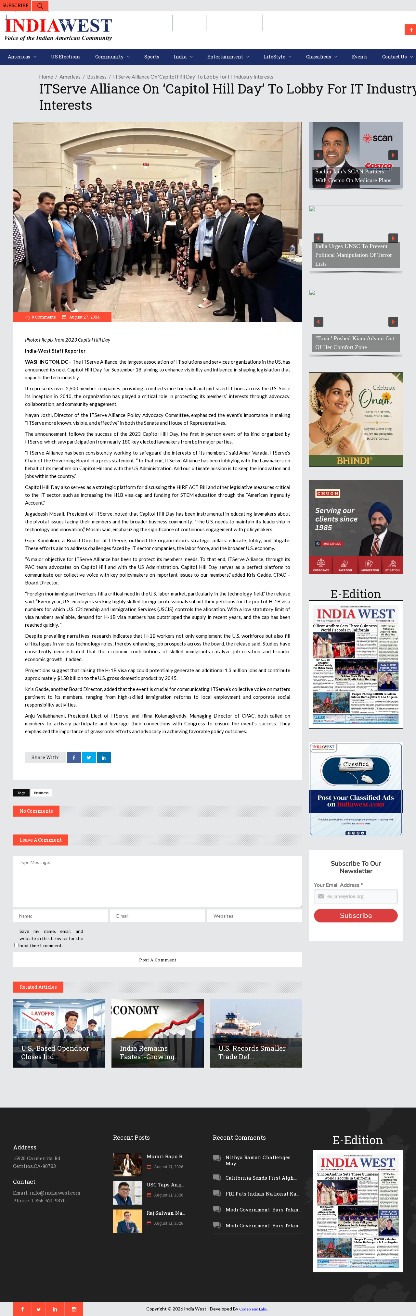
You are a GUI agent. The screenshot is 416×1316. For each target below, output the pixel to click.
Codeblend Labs (253, 1309)
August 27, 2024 (84, 317)
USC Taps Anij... (165, 1184)
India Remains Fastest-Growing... (150, 1052)
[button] (356, 155)
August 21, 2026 (168, 1166)
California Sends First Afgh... (261, 1177)
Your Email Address (338, 885)
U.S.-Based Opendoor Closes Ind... (55, 1052)
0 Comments (44, 317)
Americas (70, 76)
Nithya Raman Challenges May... (258, 1160)
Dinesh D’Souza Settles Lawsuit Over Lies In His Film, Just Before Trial (353, 171)
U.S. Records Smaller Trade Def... (252, 1052)
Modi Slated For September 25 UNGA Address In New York (351, 259)
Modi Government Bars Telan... (264, 1209)
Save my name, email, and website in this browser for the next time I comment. (51, 938)
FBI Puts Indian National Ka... (262, 1193)
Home (46, 76)
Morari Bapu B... (166, 1156)
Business (97, 76)
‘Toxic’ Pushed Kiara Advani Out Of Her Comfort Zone (354, 342)
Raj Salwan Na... (166, 1212)
